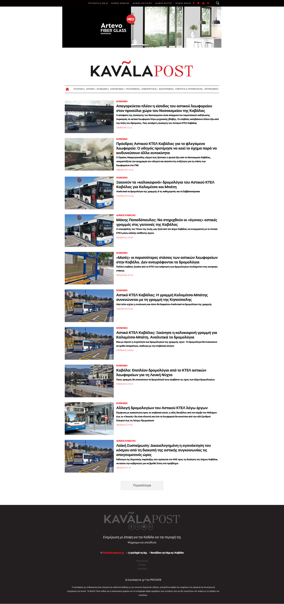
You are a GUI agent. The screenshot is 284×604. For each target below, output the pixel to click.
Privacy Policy (142, 561)
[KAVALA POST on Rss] (150, 527)
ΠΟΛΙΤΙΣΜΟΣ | (133, 89)
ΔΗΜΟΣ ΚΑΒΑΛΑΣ (120, 3)
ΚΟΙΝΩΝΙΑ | (103, 89)
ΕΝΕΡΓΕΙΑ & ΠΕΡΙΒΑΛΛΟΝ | (189, 89)
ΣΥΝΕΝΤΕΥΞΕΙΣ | (149, 89)
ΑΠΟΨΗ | (90, 89)
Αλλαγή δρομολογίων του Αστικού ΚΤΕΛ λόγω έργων (162, 408)
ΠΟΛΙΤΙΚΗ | (79, 89)
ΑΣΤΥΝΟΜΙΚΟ (211, 89)
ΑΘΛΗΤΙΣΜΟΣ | (166, 89)
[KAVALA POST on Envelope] (144, 527)
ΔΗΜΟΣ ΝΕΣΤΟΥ (163, 3)
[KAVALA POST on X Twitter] (137, 527)
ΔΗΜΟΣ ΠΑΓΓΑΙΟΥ (142, 3)
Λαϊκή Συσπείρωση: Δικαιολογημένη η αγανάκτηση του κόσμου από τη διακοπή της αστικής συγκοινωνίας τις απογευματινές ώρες (163, 450)
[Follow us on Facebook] (195, 3)
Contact (142, 565)
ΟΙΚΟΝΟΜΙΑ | (117, 89)
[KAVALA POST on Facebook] (131, 527)
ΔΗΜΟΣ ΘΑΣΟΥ (183, 3)
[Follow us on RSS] (208, 3)
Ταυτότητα (142, 569)
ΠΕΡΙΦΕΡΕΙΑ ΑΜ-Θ (98, 3)
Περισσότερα (142, 485)
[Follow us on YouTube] (204, 3)
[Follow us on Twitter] (199, 3)
